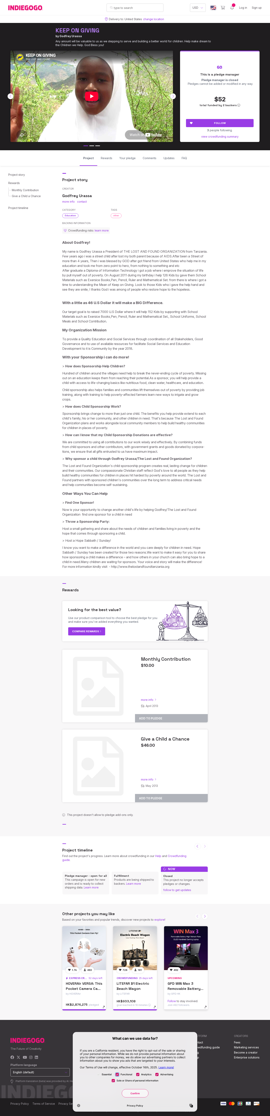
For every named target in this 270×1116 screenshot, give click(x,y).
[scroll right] (173, 96)
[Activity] (232, 7)
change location (153, 19)
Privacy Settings (69, 1103)
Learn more (91, 887)
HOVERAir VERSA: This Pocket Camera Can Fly (84, 988)
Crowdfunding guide (206, 1047)
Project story (16, 174)
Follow (220, 123)
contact (82, 201)
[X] (18, 1058)
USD (195, 7)
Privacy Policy (19, 1103)
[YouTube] (25, 1058)
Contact (198, 1042)
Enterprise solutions (247, 1057)
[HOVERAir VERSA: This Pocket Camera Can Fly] (84, 948)
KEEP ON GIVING (77, 30)
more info (68, 201)
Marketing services (246, 1047)
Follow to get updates (177, 890)
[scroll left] (10, 96)
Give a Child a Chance (26, 196)
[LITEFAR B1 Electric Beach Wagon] (135, 948)
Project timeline (18, 208)
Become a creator (246, 1052)
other (116, 215)
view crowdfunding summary (220, 136)
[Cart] (222, 7)
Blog (196, 1052)
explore (159, 919)
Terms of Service (43, 1103)
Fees (237, 1042)
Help (158, 856)
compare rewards (86, 631)
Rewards (14, 183)
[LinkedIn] (36, 1058)
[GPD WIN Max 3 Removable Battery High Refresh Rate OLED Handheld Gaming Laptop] (186, 948)
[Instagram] (30, 1058)
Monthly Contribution (25, 190)
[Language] (213, 8)
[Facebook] (12, 1058)
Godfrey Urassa (70, 36)
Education (70, 215)
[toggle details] (106, 1009)
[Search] (111, 7)
